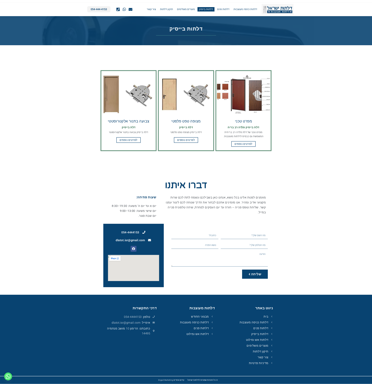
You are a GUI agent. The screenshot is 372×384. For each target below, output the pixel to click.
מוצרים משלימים (186, 9)
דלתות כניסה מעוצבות (245, 9)
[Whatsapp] (8, 376)
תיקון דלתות (166, 9)
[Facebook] (133, 249)
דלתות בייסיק (206, 9)
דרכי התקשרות (145, 308)
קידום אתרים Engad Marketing (171, 380)
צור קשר (151, 9)
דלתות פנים (223, 9)
